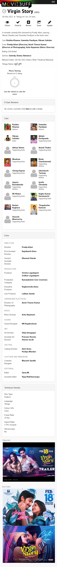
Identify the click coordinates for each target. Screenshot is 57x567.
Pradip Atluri (27, 247)
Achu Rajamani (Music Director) (40, 47)
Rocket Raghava (16, 206)
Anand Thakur (45, 147)
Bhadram (16, 159)
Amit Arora (26, 349)
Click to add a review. (32, 109)
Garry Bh (25, 372)
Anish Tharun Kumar (31, 302)
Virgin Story (20, 11)
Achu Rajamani (28, 314)
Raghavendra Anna (30, 286)
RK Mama (16, 193)
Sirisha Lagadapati (30, 273)
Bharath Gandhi (29, 360)
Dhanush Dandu (29, 258)
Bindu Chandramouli (45, 160)
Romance (27, 55)
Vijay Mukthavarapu (31, 376)
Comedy (12, 55)
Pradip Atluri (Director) (17, 44)
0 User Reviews (11, 102)
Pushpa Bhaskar (29, 351)
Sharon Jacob (28, 339)
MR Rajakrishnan (29, 323)
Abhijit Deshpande (44, 137)
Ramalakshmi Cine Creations (34, 279)
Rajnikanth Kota (29, 251)
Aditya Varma (18, 147)
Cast (6, 118)
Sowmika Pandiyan (29, 40)
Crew (6, 235)
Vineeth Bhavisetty (17, 218)
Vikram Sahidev (45, 40)
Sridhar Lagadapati (30, 275)
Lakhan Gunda (28, 293)
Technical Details (12, 387)
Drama (19, 55)
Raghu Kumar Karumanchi (44, 194)
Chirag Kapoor (18, 170)
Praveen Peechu (29, 337)
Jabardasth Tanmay (44, 171)
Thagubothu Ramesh (44, 206)
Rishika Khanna (13, 40)
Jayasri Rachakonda (17, 183)
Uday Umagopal (29, 332)
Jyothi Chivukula (43, 183)
